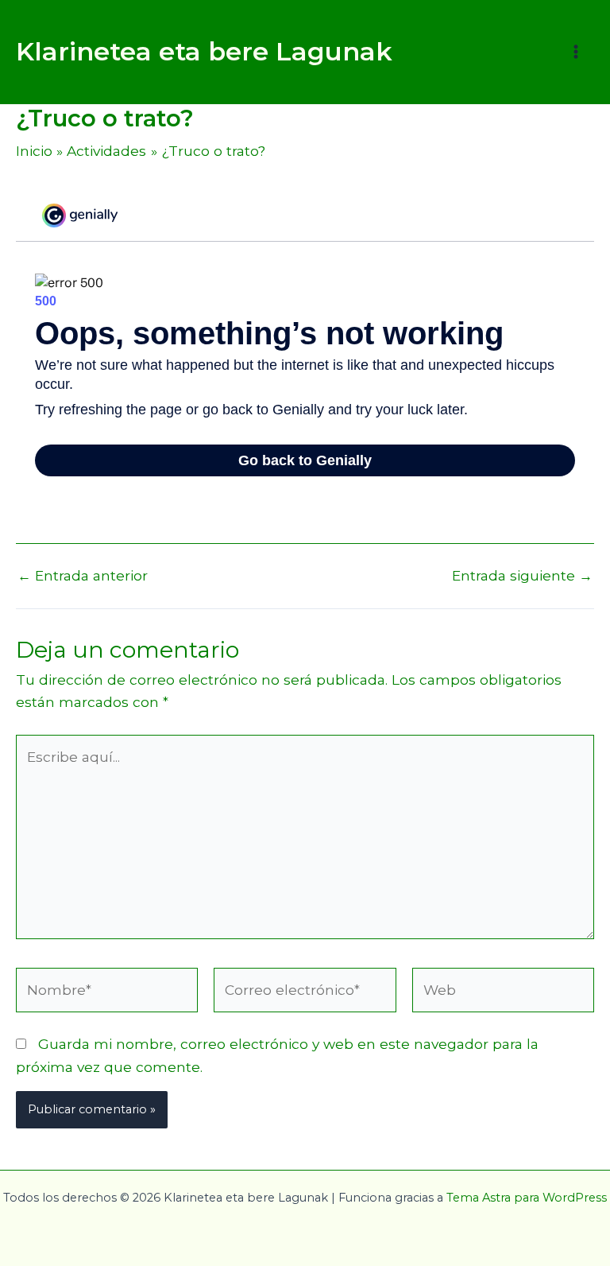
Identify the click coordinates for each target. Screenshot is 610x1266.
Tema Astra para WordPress (526, 1197)
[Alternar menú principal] (576, 51)
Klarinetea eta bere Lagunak (204, 51)
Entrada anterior (82, 575)
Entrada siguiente (522, 575)
